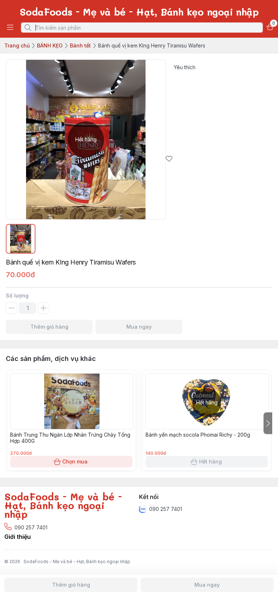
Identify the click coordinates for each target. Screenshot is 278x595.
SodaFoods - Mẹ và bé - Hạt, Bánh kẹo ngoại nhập (77, 561)
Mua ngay (139, 327)
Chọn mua (75, 461)
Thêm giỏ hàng (49, 327)
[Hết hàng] (207, 427)
